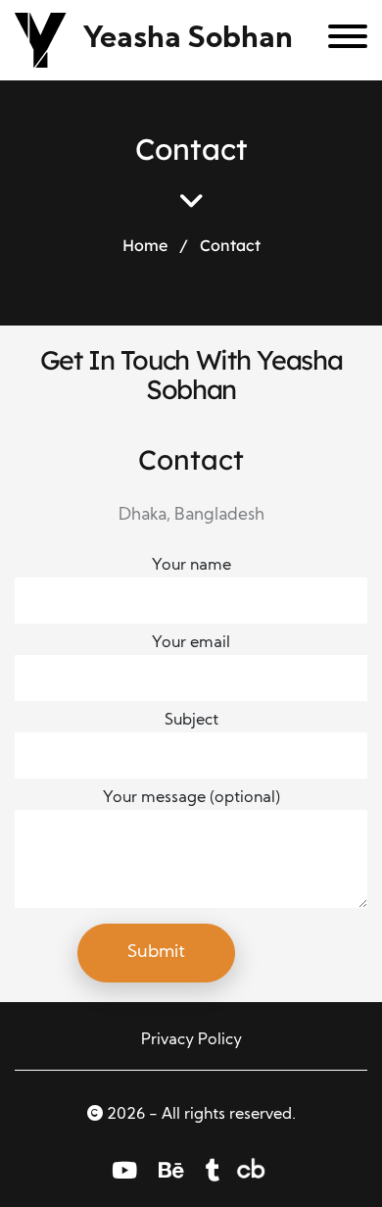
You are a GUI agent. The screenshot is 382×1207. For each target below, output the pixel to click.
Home (144, 245)
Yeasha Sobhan (188, 40)
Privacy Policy (191, 1040)
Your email (191, 643)
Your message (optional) (191, 798)
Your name (191, 566)
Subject (191, 721)
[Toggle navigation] (340, 40)
